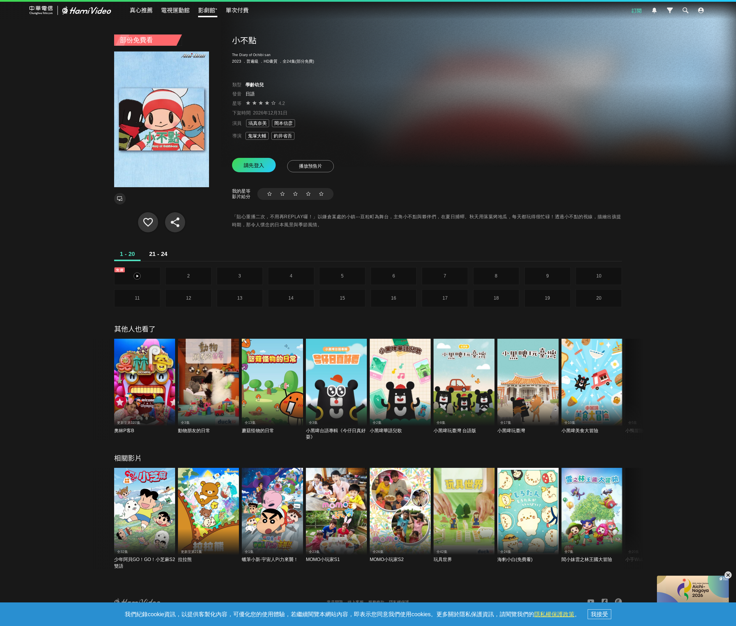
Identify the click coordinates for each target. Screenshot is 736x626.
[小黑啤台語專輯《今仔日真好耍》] (336, 389)
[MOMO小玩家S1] (336, 515)
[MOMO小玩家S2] (400, 515)
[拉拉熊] (208, 515)
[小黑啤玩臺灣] (527, 386)
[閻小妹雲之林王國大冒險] (591, 515)
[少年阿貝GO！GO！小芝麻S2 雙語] (144, 518)
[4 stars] (308, 194)
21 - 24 (158, 254)
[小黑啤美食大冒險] (591, 386)
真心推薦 (141, 10)
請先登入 (254, 165)
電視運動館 (175, 10)
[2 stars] (282, 194)
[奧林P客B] (144, 386)
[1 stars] (269, 194)
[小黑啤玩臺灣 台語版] (464, 386)
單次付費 (237, 10)
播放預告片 (310, 166)
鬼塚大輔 (257, 135)
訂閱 (636, 10)
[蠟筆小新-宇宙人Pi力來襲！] (272, 515)
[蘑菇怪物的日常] (272, 386)
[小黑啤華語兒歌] (400, 386)
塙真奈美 (257, 123)
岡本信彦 (283, 123)
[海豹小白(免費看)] (527, 515)
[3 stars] (295, 194)
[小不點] (148, 222)
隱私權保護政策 (554, 614)
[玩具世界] (464, 515)
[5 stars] (321, 194)
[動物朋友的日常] (208, 386)
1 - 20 (127, 254)
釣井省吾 (283, 135)
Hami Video (70, 10)
